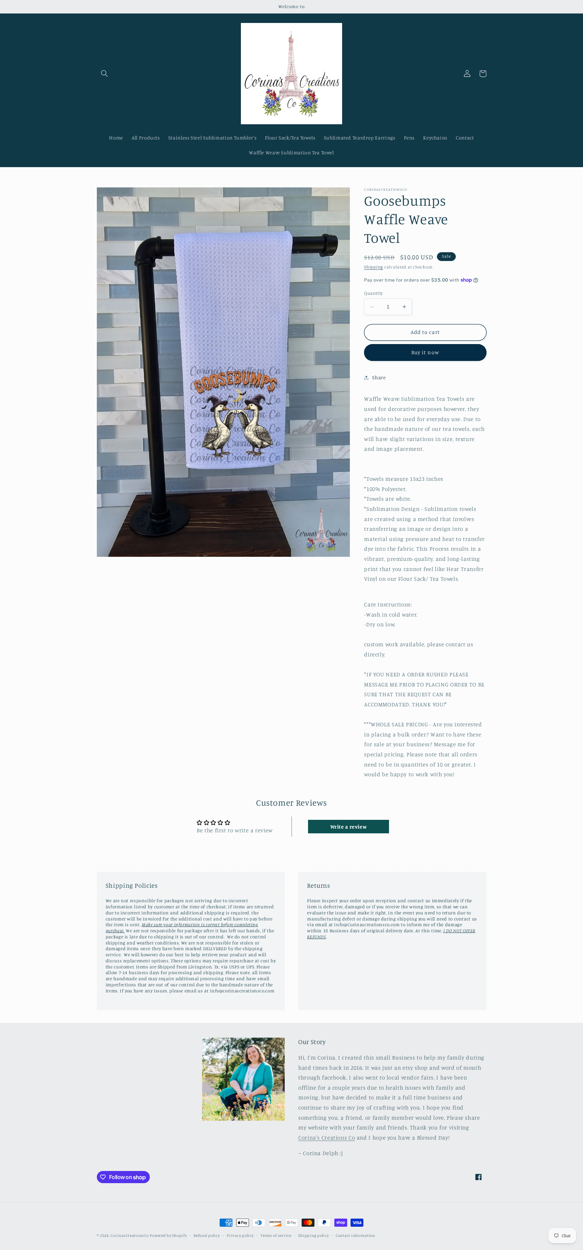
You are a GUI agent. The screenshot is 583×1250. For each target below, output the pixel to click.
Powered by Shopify (168, 1235)
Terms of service (276, 1235)
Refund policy (207, 1235)
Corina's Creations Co (326, 1137)
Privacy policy (240, 1235)
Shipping (373, 266)
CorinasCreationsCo (129, 1235)
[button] (104, 73)
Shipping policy (313, 1235)
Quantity (373, 293)
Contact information (355, 1235)
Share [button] (379, 377)
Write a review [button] (348, 826)
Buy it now (425, 352)
